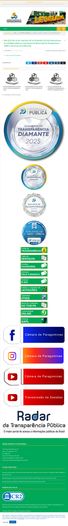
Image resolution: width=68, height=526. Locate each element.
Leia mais (21, 518)
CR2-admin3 (7, 50)
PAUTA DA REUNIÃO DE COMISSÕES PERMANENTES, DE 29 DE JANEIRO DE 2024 (56, 88)
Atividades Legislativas (51, 50)
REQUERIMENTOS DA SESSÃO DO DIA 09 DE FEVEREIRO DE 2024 (12, 88)
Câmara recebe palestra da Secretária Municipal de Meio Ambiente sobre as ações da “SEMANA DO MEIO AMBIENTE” (33, 472)
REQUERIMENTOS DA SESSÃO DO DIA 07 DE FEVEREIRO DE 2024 (34, 88)
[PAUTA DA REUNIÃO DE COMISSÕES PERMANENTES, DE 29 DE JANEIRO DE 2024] (56, 79)
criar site (13, 504)
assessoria (43, 504)
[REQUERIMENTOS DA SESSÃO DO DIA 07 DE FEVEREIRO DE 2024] (34, 79)
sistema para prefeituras (24, 504)
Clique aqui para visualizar (13, 55)
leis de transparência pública (30, 507)
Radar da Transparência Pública (22, 511)
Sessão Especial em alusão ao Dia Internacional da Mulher (18, 481)
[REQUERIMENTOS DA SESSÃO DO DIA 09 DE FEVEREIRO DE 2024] (12, 79)
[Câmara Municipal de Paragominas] (34, 17)
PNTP (9, 511)
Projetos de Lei (62, 50)
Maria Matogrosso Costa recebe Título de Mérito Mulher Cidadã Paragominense (33, 4)
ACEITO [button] (13, 522)
